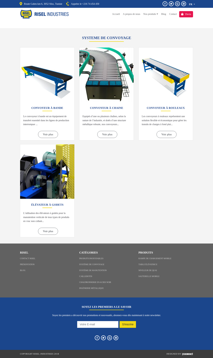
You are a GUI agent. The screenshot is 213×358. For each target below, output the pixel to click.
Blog (163, 14)
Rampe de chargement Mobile (154, 258)
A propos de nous (131, 14)
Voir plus (48, 134)
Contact (173, 14)
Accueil (116, 14)
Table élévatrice (147, 264)
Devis (188, 14)
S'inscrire (127, 324)
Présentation (27, 264)
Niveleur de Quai (147, 270)
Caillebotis (85, 276)
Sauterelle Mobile (149, 276)
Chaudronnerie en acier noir (95, 282)
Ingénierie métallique (91, 288)
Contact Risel (27, 258)
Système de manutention (93, 270)
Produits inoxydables (91, 258)
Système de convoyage (91, 264)
